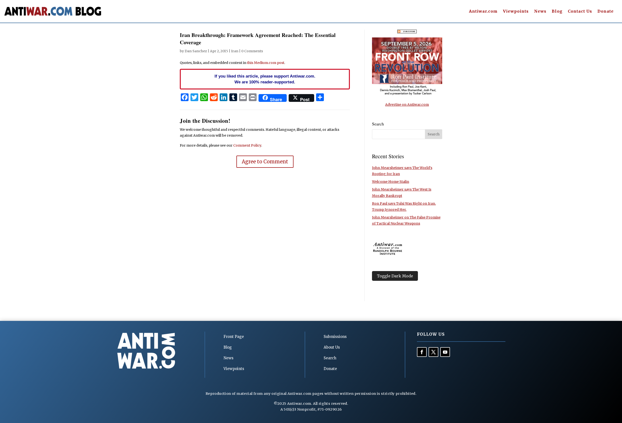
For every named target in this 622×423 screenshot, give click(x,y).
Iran (234, 51)
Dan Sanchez (196, 51)
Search (330, 358)
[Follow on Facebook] (422, 352)
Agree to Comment (265, 162)
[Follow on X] (433, 352)
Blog (557, 11)
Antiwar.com (483, 11)
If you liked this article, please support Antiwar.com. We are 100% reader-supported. (265, 79)
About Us (332, 347)
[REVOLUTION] (407, 94)
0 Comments (252, 51)
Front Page (234, 336)
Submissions (335, 336)
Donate (605, 11)
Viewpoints (516, 11)
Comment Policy (247, 145)
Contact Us (580, 11)
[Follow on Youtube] (445, 352)
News (540, 11)
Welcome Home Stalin (390, 181)
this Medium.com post (265, 63)
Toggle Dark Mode (395, 275)
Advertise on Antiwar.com (407, 104)
